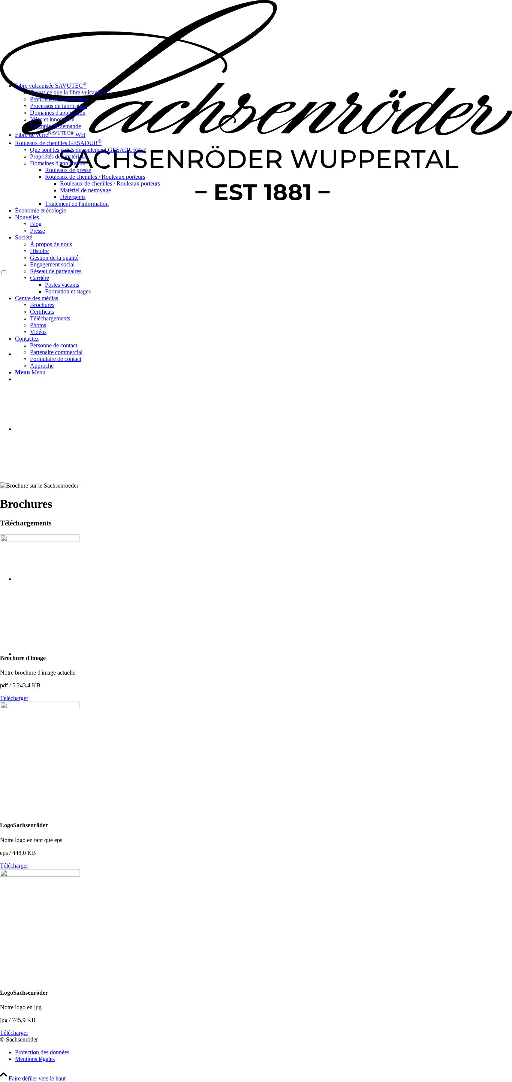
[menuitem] (278, 204)
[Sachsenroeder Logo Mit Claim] (256, 198)
